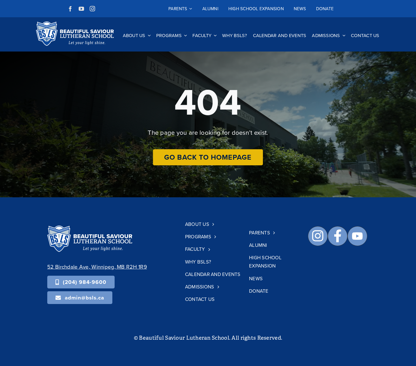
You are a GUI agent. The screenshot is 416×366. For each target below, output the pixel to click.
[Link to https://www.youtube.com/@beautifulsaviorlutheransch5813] (357, 236)
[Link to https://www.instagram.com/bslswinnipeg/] (318, 236)
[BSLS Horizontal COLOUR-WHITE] (89, 228)
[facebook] (70, 8)
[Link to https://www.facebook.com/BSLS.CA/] (338, 236)
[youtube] (81, 8)
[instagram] (92, 8)
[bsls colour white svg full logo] (75, 24)
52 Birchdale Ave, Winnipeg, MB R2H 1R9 (97, 266)
